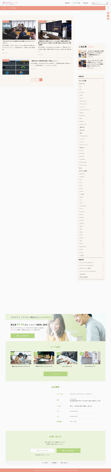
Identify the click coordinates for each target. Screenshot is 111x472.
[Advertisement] (91, 25)
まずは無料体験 (23, 335)
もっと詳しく (55, 374)
